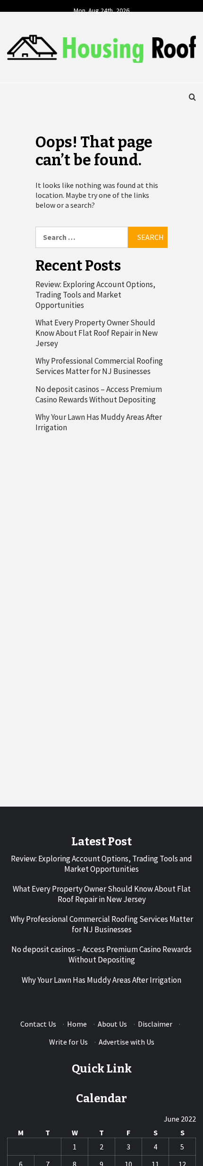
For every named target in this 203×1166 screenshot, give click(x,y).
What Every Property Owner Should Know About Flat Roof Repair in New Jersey (96, 333)
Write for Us (68, 1042)
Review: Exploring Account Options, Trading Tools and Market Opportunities (95, 294)
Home (77, 1024)
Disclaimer (155, 1024)
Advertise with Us (126, 1042)
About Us (112, 1024)
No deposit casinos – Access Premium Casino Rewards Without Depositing (98, 394)
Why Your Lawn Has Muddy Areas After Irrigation (98, 422)
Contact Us (38, 1024)
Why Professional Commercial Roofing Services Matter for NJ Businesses (99, 366)
